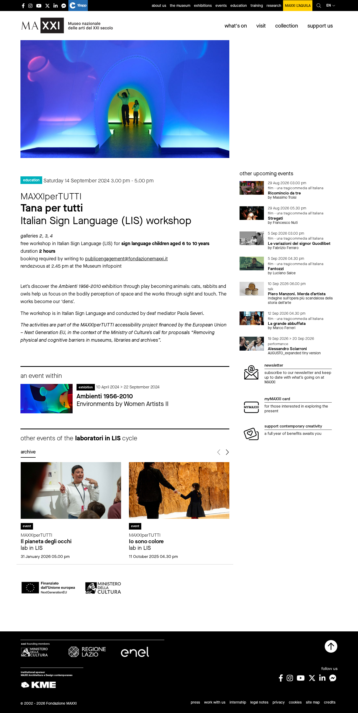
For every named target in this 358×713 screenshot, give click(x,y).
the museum (180, 5)
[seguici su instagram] (30, 5)
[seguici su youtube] (39, 5)
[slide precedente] (219, 452)
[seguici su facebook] (23, 5)
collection (286, 25)
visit (261, 25)
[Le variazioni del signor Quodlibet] (252, 238)
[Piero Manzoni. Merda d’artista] (252, 288)
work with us (214, 702)
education (238, 5)
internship (238, 702)
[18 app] (78, 5)
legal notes (259, 702)
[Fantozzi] (252, 263)
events (221, 5)
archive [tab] (28, 452)
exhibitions (203, 5)
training (257, 5)
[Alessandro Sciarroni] (252, 343)
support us (320, 25)
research (274, 5)
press (195, 702)
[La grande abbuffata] (252, 318)
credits (329, 702)
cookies (295, 702)
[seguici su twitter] (47, 5)
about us (159, 5)
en (328, 5)
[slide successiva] (227, 452)
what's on (236, 25)
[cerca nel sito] (318, 5)
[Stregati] (252, 212)
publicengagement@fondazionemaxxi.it (126, 259)
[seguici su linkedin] (55, 5)
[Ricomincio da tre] (252, 187)
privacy (279, 702)
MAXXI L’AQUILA (298, 5)
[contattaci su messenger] (63, 5)
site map (313, 702)
